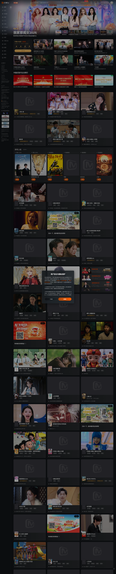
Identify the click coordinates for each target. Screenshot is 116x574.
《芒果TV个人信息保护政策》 (61, 280)
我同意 (65, 299)
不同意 (51, 299)
